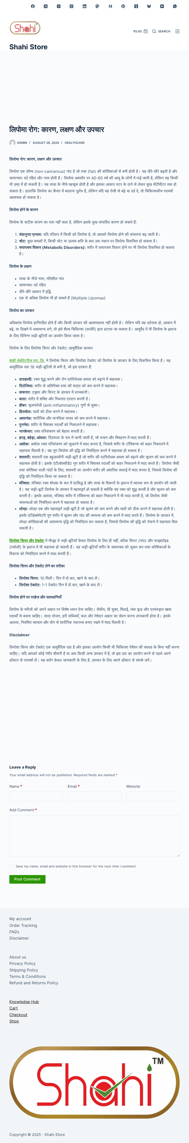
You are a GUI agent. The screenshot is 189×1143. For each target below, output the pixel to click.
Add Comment (23, 810)
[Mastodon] (97, 6)
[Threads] (71, 6)
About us (17, 957)
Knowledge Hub (24, 1001)
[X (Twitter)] (45, 6)
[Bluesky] (149, 6)
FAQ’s (14, 931)
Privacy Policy (22, 963)
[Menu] (177, 31)
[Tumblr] (136, 6)
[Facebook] (33, 6)
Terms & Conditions (27, 976)
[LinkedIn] (84, 6)
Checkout (18, 1014)
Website (133, 786)
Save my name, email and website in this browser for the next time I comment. (76, 866)
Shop (14, 1021)
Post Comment (27, 879)
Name (15, 786)
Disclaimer (19, 938)
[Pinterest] (123, 6)
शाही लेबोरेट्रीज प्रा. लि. (27, 360)
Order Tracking (23, 925)
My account (20, 918)
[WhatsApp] (175, 6)
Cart (13, 1008)
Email (74, 786)
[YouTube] (162, 6)
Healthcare (75, 143)
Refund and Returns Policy (33, 982)
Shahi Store (28, 47)
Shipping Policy (23, 970)
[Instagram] (58, 6)
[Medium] (110, 6)
